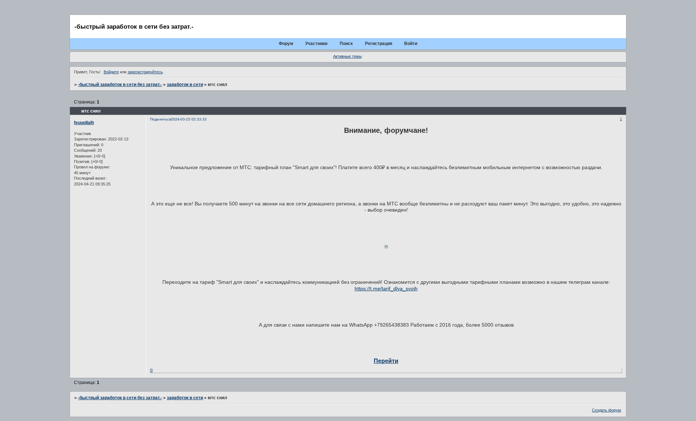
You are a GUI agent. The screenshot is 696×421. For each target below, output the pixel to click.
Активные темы (347, 56)
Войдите (111, 72)
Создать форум (606, 410)
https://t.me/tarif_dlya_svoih (386, 288)
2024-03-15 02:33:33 (189, 119)
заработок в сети (185, 84)
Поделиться (160, 119)
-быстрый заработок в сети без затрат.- (120, 84)
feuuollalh (84, 122)
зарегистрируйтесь (145, 72)
